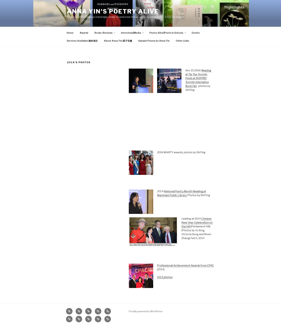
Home (70, 32)
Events (196, 32)
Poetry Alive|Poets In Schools (166, 32)
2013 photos (165, 277)
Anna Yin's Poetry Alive (113, 11)
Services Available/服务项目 (82, 40)
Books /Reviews (103, 32)
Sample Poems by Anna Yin (154, 40)
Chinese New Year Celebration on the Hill (197, 222)
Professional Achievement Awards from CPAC (185, 265)
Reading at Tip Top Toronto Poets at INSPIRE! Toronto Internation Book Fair (198, 78)
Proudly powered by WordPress (146, 311)
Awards (84, 32)
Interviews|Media (131, 32)
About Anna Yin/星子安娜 (118, 40)
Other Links (182, 40)
